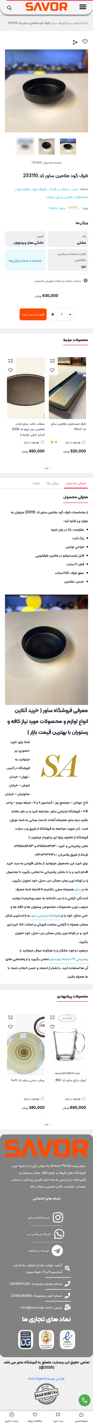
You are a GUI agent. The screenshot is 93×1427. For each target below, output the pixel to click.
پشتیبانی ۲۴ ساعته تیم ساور (69, 959)
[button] (83, 6)
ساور (78, 889)
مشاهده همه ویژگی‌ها (25, 260)
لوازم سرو (74, 23)
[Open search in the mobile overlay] (9, 7)
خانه (85, 23)
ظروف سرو (58, 23)
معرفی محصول (76, 483)
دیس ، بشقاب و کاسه (64, 189)
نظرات (36, 483)
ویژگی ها (53, 483)
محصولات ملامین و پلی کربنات (67, 197)
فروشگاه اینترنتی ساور (45, 915)
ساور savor (57, 208)
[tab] (76, 483)
